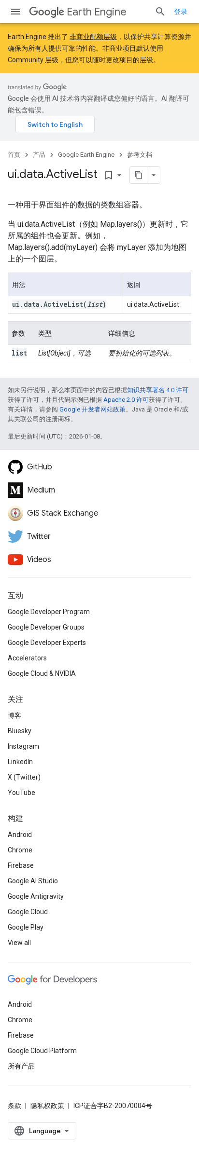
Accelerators (27, 658)
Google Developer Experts (47, 642)
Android (20, 834)
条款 (14, 1106)
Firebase (21, 865)
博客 (14, 715)
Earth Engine (97, 11)
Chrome (20, 850)
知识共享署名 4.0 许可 (157, 390)
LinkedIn (20, 762)
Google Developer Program (49, 612)
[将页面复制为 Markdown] (138, 175)
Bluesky (19, 731)
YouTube (21, 792)
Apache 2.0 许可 (126, 399)
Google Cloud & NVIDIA (42, 673)
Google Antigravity (36, 896)
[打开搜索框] (160, 11)
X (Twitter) (24, 777)
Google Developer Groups (46, 627)
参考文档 (139, 154)
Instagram (23, 746)
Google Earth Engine (86, 154)
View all (19, 942)
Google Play (25, 927)
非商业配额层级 (93, 37)
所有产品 (21, 1066)
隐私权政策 (47, 1106)
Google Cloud (28, 912)
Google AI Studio (33, 881)
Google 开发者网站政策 (92, 409)
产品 (39, 154)
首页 (14, 154)
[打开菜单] (15, 11)
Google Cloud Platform (42, 1051)
